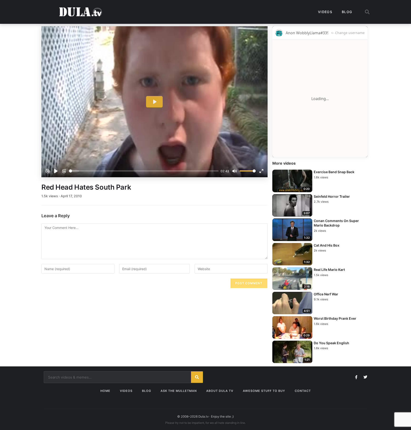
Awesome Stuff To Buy (264, 391)
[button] (367, 12)
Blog (347, 12)
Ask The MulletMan (179, 391)
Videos (325, 12)
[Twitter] (365, 377)
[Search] (197, 377)
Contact (303, 391)
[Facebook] (356, 377)
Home (105, 391)
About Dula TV (219, 391)
